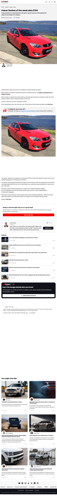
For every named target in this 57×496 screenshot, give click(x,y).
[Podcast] (38, 483)
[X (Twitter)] (31, 483)
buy (35, 111)
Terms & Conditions (29, 490)
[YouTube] (19, 483)
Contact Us (39, 486)
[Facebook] (22, 483)
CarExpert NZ (53, 486)
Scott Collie (9, 65)
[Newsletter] (46, 2)
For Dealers (32, 486)
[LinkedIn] (34, 483)
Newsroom (10, 486)
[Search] (49, 2)
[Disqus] (28, 321)
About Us (3, 486)
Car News (7, 7)
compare (28, 111)
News (15, 7)
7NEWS (46, 486)
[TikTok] (28, 483)
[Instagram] (25, 483)
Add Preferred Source (29, 295)
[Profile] (52, 2)
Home (2, 7)
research (23, 111)
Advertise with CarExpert (21, 486)
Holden (11, 7)
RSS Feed (37, 490)
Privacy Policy (21, 490)
